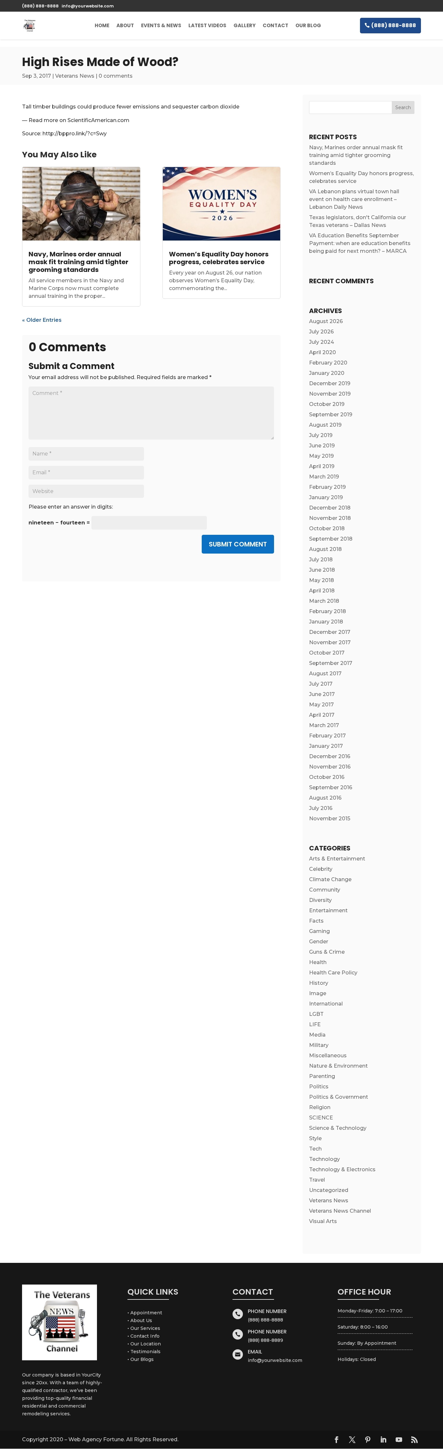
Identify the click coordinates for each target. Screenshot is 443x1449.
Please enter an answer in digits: (71, 507)
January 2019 (326, 497)
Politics (319, 1087)
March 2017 (324, 725)
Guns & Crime (327, 952)
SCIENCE (321, 1118)
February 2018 (327, 611)
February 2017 (327, 736)
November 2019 (330, 394)
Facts (316, 921)
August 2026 (326, 321)
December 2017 (329, 632)
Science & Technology (337, 1128)
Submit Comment (238, 544)
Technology (324, 1159)
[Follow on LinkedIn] (383, 1439)
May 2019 (321, 456)
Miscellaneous (328, 1055)
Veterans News (74, 76)
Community (324, 890)
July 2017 (320, 684)
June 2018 (322, 570)
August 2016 (325, 798)
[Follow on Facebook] (336, 1439)
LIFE (315, 1024)
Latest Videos (207, 25)
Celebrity (320, 869)
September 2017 (330, 663)
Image (317, 993)
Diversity (320, 900)
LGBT (316, 1014)
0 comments (116, 76)
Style (315, 1138)
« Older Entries (42, 320)
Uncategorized (328, 1190)
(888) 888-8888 (393, 25)
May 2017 (321, 705)
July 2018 (321, 559)
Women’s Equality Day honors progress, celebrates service (219, 258)
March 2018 (324, 601)
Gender (318, 941)
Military (319, 1045)
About (125, 25)
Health (318, 962)
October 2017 (326, 653)
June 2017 (322, 694)
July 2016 (320, 808)
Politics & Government (338, 1097)
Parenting (322, 1076)
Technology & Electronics (342, 1169)
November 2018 (330, 518)
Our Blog (308, 25)
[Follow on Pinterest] (367, 1439)
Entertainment (328, 910)
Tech (315, 1149)
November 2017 (330, 642)
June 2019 (322, 446)
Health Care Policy (333, 973)
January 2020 (326, 373)
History (318, 983)
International (326, 1004)
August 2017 (325, 673)
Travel (317, 1180)
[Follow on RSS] (414, 1439)
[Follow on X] (352, 1439)
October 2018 (327, 528)
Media (317, 1035)
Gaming (319, 931)
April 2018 (322, 591)
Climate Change (330, 879)
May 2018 (321, 580)
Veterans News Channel (340, 1211)
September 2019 (330, 414)
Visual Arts (323, 1221)
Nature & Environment (338, 1066)
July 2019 (320, 435)
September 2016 (330, 787)
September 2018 (331, 539)
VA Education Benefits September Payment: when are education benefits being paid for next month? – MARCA (360, 243)
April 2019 (321, 466)
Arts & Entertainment (337, 859)
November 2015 (329, 818)
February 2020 (328, 363)
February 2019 (327, 487)
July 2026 (321, 332)
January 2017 (326, 746)
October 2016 (326, 777)
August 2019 (325, 425)
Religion (319, 1107)
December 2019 (329, 383)
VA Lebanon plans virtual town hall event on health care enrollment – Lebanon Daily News (354, 199)
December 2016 (329, 756)
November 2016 (330, 767)
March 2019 (324, 477)
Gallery (244, 25)
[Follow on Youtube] (398, 1439)
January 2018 (326, 622)
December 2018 (330, 508)
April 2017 (321, 715)
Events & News (161, 25)
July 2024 (321, 342)
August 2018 (325, 549)
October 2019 (326, 404)
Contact (275, 25)
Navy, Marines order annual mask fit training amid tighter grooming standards (78, 262)
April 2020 (322, 352)
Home (102, 25)
